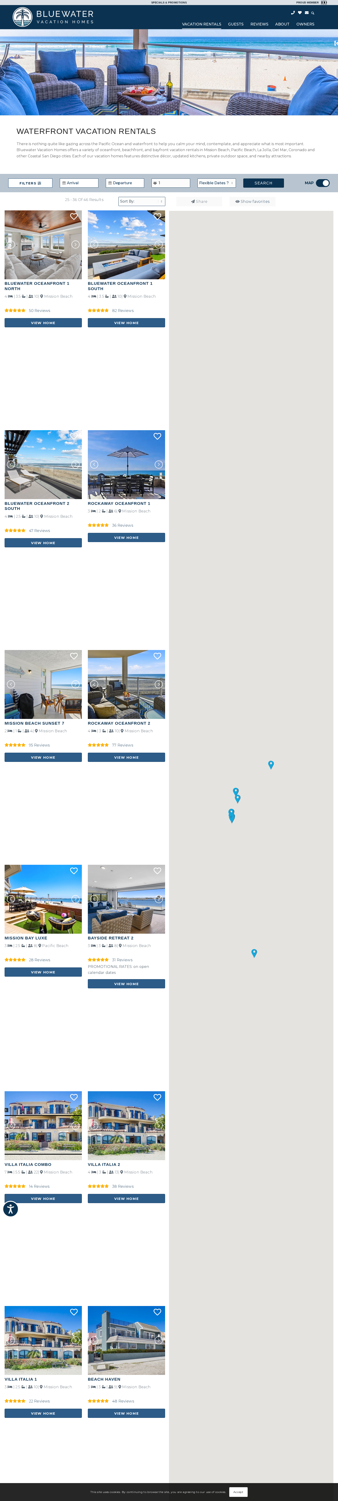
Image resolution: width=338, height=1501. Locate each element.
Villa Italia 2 (104, 1164)
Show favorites (255, 201)
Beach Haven (104, 1379)
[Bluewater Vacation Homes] (53, 17)
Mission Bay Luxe (26, 938)
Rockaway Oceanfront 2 (119, 723)
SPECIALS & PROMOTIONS (169, 2)
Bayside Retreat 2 (111, 938)
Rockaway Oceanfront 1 (119, 503)
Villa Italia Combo (28, 1164)
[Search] (312, 13)
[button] (76, 244)
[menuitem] (201, 25)
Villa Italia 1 (21, 1379)
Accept (238, 1492)
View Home (43, 323)
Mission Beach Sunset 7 (34, 723)
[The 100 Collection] (323, 2)
